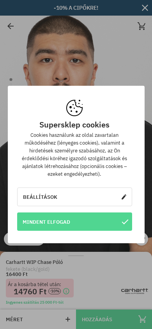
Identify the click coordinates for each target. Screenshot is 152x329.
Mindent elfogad (46, 221)
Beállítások (40, 196)
